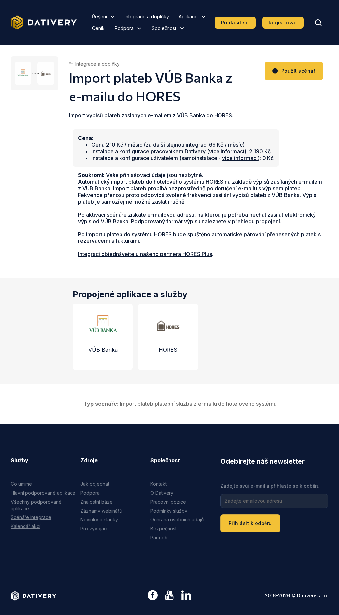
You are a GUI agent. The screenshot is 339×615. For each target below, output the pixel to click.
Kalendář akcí (25, 526)
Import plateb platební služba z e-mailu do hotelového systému (198, 403)
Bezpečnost (163, 528)
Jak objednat (94, 484)
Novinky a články (99, 519)
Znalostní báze (96, 502)
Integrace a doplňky (147, 16)
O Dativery (161, 493)
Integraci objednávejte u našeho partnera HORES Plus (145, 254)
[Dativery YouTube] (169, 595)
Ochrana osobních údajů (177, 519)
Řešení (99, 16)
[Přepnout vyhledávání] (318, 22)
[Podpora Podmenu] (139, 28)
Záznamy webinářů (101, 510)
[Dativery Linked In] (186, 595)
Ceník (98, 28)
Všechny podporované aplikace (36, 505)
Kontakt (158, 484)
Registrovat (283, 22)
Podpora (124, 28)
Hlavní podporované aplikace (43, 493)
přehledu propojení (256, 221)
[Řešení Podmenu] (112, 16)
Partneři (158, 537)
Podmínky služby (168, 510)
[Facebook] (153, 596)
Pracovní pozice (168, 502)
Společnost (164, 28)
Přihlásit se (235, 22)
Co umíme (21, 484)
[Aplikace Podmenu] (203, 16)
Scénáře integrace (31, 517)
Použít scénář (298, 71)
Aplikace (188, 16)
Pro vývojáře (94, 528)
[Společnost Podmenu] (182, 28)
